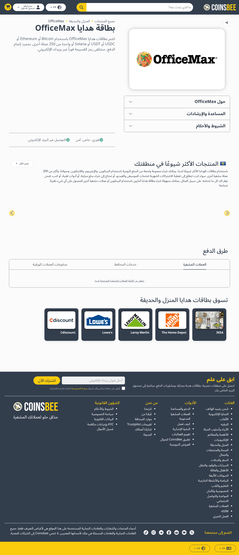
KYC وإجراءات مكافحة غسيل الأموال (100, 426)
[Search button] (81, 7)
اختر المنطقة (106, 58)
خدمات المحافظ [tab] (125, 264)
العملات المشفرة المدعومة (180, 416)
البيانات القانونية (104, 419)
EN (54, 7)
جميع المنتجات (105, 21)
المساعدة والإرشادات (206, 113)
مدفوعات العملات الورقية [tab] (50, 264)
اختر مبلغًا (108, 74)
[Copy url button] (226, 22)
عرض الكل (24, 163)
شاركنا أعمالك (143, 429)
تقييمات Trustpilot (139, 424)
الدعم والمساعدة (180, 409)
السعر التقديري (104, 90)
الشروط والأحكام (210, 125)
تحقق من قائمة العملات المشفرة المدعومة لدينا (119, 281)
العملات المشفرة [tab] (194, 264)
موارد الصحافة (143, 419)
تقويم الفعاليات (181, 434)
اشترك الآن (47, 380)
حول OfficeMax (210, 101)
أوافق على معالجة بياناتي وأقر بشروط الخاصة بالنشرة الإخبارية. (85, 388)
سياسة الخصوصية (80, 388)
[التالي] (12, 213)
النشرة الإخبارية (181, 429)
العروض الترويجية (180, 444)
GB (198, 548)
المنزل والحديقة (79, 21)
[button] (7, 7)
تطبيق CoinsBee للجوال (175, 439)
